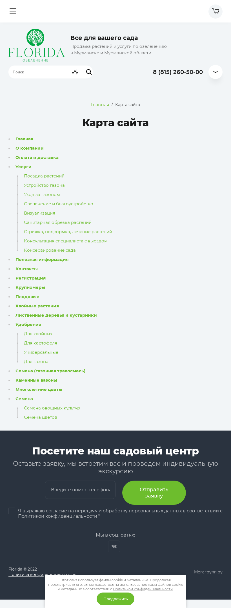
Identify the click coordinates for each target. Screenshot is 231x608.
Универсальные (41, 352)
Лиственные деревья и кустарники (56, 315)
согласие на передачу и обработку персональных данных (114, 511)
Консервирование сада (50, 250)
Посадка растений (44, 176)
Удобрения (28, 324)
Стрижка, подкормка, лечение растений (68, 231)
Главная (24, 138)
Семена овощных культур (52, 408)
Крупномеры (30, 287)
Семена (24, 398)
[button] (12, 11)
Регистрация (30, 278)
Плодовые (27, 296)
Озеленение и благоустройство (58, 203)
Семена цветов (40, 417)
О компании (29, 148)
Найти (89, 72)
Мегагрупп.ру (208, 572)
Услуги (23, 166)
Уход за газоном (42, 194)
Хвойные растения (37, 305)
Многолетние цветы (38, 389)
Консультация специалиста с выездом (66, 241)
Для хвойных (38, 333)
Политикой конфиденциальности (57, 516)
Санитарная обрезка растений (58, 222)
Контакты (26, 268)
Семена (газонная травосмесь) (50, 370)
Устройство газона (44, 185)
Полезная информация (41, 259)
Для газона (36, 361)
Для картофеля (40, 343)
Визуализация (39, 213)
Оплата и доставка (37, 157)
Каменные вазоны (36, 380)
